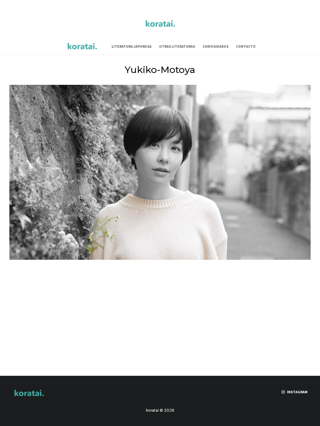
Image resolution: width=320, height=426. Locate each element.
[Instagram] (12, 213)
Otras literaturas (177, 46)
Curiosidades (215, 46)
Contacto (246, 46)
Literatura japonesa (132, 46)
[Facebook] (12, 203)
